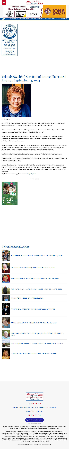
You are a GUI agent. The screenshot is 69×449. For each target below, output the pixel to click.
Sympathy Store (31, 174)
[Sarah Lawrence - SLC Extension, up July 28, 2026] (10, 193)
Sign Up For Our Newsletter (34, 420)
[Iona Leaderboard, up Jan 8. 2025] (34, 11)
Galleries (27, 407)
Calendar (20, 407)
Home (15, 407)
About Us (33, 407)
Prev (32, 179)
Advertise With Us (42, 407)
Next (36, 179)
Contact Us (52, 407)
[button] (4, 2)
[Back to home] (34, 4)
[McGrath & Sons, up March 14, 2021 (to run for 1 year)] (10, 40)
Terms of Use (30, 411)
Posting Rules (39, 411)
